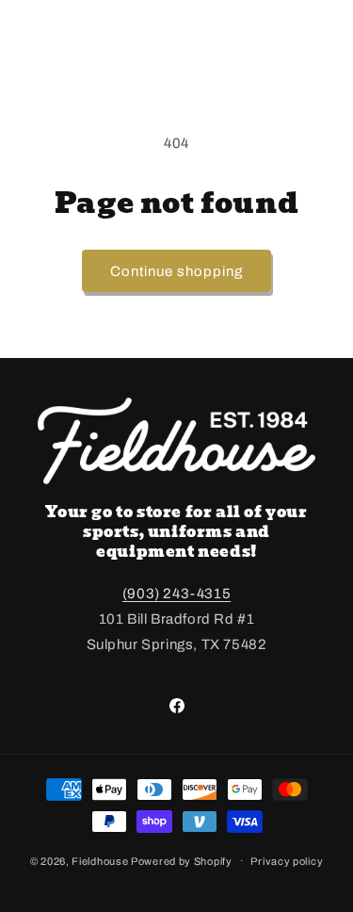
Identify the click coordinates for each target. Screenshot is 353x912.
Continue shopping (176, 271)
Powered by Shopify (182, 860)
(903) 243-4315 (176, 593)
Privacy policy (286, 861)
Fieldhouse (100, 860)
